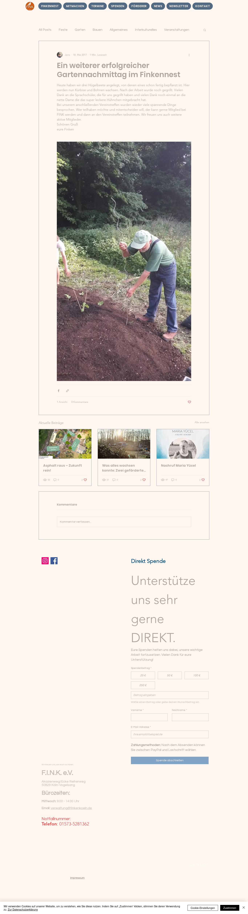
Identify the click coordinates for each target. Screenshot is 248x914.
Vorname (137, 710)
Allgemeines (119, 29)
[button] (204, 29)
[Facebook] (54, 560)
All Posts (45, 29)
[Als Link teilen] (67, 390)
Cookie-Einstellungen (203, 908)
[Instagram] (45, 560)
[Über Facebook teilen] (58, 390)
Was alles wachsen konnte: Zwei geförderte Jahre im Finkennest (123, 468)
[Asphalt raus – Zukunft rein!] (65, 444)
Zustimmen (229, 908)
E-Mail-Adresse (141, 727)
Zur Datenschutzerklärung (23, 909)
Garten (80, 29)
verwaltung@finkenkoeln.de (71, 808)
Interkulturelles (146, 29)
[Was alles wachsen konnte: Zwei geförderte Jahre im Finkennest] (124, 444)
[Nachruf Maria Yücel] (183, 444)
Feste (63, 29)
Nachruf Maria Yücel (178, 465)
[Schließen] (243, 908)
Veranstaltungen (176, 29)
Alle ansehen (202, 422)
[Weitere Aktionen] (189, 55)
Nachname (179, 710)
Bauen (97, 29)
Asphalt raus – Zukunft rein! (62, 468)
